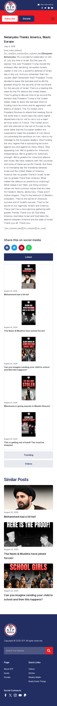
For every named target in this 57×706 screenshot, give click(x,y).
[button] (53, 18)
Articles (31, 673)
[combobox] (25, 650)
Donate (7, 677)
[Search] (49, 650)
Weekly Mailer (34, 677)
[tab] (28, 257)
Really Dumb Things (37, 681)
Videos (31, 669)
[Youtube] (52, 8)
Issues (6, 673)
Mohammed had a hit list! (16, 294)
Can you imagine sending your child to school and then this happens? (26, 368)
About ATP (8, 669)
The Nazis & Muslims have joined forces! (24, 331)
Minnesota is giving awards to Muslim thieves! (27, 406)
